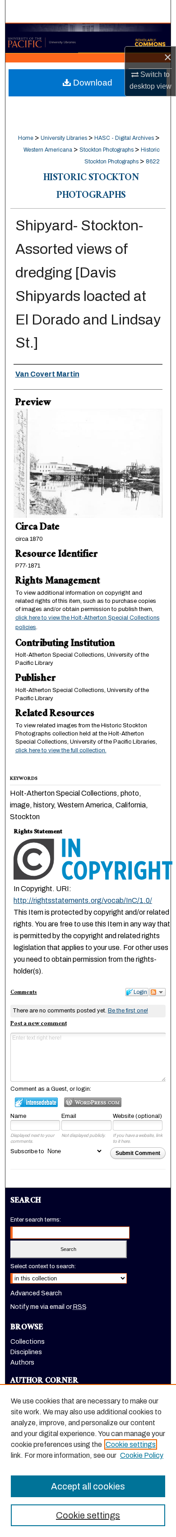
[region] (88, 1460)
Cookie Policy (141, 1455)
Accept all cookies (88, 1486)
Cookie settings (131, 1444)
